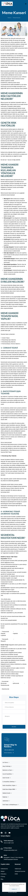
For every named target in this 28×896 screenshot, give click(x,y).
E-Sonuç (3, 876)
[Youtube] (9, 833)
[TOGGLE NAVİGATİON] (22, 4)
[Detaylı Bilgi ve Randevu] (14, 745)
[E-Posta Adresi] (14, 849)
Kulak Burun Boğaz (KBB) (9, 789)
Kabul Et (14, 889)
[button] (14, 693)
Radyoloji (5, 797)
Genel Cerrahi (6, 777)
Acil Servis (5, 762)
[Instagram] (5, 833)
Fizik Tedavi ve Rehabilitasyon (10, 804)
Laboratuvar (6, 800)
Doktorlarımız (4, 868)
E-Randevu (3, 874)
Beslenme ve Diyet (7, 770)
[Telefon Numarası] (14, 842)
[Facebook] (1, 833)
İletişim (3, 871)
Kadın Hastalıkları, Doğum (9, 785)
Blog (2, 879)
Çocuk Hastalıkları (7, 774)
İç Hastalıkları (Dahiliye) (9, 781)
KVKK (16, 874)
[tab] (14, 693)
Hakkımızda (18, 868)
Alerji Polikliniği (6, 766)
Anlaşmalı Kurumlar (20, 871)
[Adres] (14, 857)
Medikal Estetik (6, 793)
